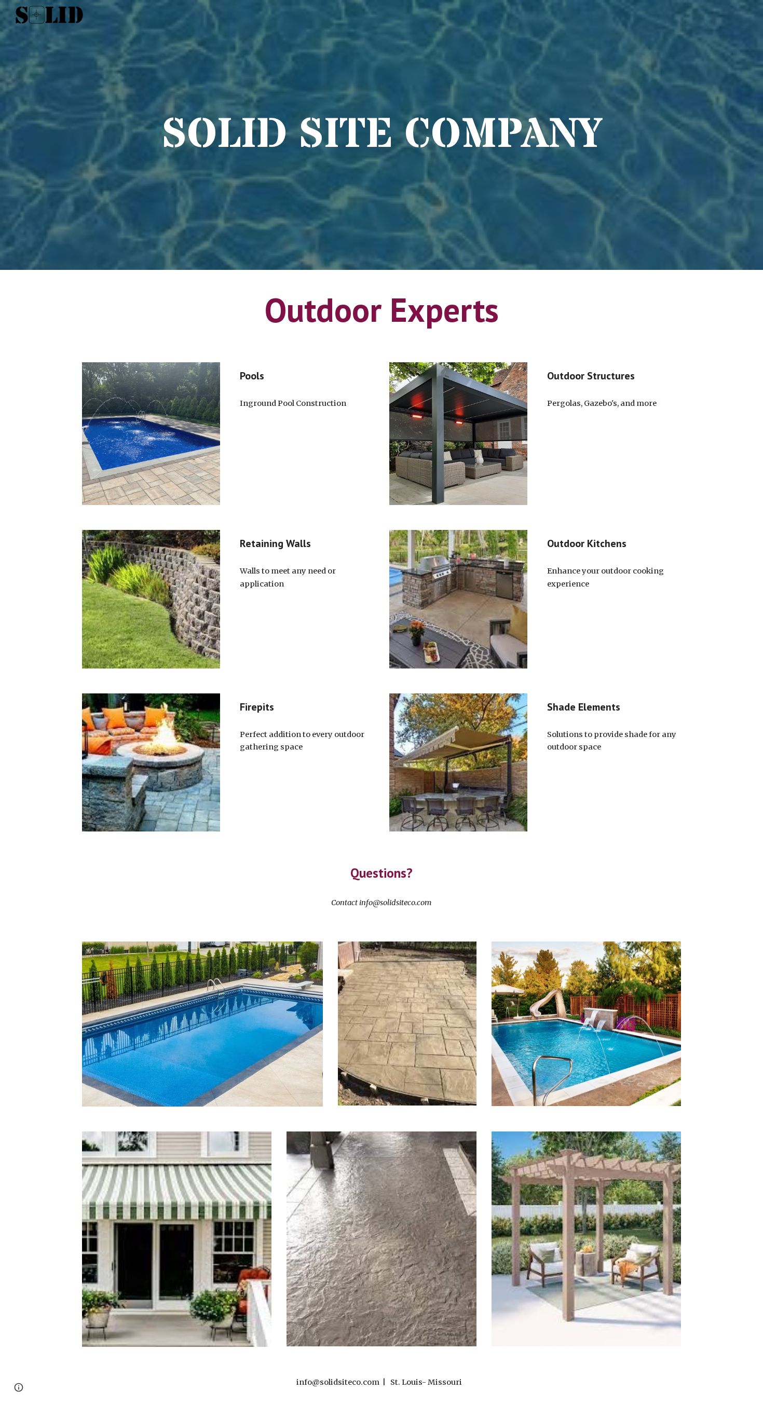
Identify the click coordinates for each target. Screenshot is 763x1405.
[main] (381, 135)
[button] (18, 1387)
